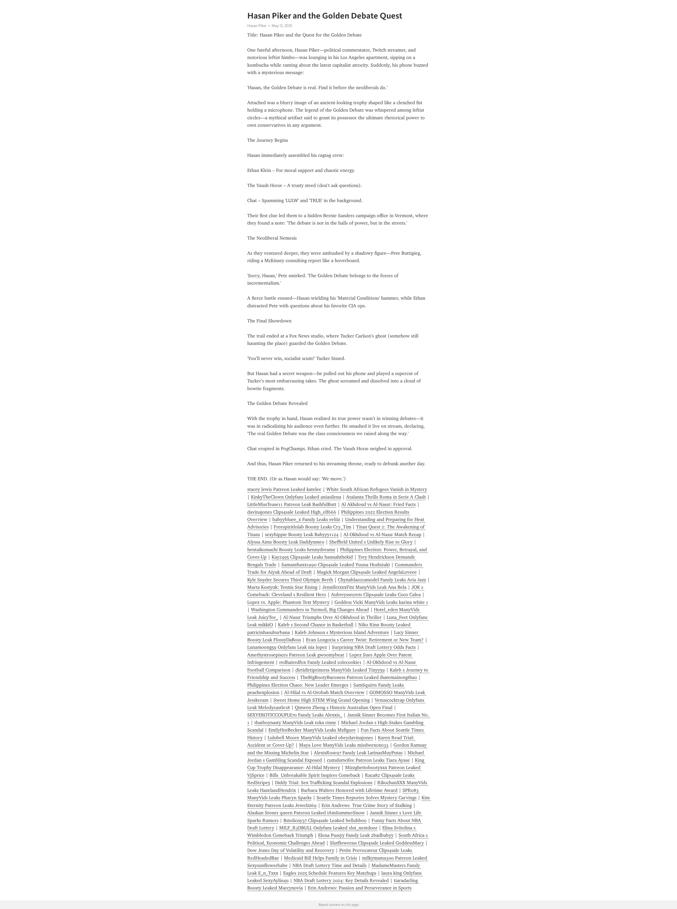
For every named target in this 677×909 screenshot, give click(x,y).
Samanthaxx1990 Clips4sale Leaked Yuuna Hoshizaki (335, 565)
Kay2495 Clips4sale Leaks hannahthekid (312, 557)
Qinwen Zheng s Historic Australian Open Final (343, 707)
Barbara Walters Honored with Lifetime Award (349, 790)
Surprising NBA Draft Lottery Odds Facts (374, 647)
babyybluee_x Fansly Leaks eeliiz (306, 519)
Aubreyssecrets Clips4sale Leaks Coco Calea (376, 594)
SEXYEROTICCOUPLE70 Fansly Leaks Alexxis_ (294, 715)
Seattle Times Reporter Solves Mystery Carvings (367, 798)
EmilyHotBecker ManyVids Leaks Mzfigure (312, 730)
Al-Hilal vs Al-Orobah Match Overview (324, 692)
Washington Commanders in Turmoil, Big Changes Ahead (310, 610)
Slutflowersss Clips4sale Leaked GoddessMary (377, 843)
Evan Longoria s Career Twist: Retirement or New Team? (365, 640)
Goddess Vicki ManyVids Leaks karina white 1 (381, 602)
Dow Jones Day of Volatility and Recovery (290, 850)
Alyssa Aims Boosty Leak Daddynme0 (285, 542)
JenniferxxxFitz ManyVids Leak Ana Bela (364, 587)
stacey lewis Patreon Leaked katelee (284, 489)
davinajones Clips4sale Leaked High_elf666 (291, 512)
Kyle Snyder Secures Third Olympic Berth (290, 580)
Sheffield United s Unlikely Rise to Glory (371, 542)
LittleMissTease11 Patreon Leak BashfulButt (291, 504)
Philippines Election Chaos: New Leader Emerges (297, 685)
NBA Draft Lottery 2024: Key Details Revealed (341, 880)
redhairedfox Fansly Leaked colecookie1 (320, 662)
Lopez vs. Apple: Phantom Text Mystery (288, 602)
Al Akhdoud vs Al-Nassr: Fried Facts (378, 504)
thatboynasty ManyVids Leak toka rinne (295, 722)
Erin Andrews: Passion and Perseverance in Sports (359, 888)
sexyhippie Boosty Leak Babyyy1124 (301, 534)
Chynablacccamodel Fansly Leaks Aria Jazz (382, 580)
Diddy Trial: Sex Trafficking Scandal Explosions (323, 782)
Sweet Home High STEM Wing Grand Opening (321, 700)
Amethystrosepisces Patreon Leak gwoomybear (295, 655)
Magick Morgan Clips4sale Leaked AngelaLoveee (367, 572)
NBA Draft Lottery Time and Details (329, 865)
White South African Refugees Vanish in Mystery (376, 489)
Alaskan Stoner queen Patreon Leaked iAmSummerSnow (306, 813)
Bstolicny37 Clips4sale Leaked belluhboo (325, 820)
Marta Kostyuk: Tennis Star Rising (282, 587)
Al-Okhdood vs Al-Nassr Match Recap (382, 534)
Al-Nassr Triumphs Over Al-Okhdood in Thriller (332, 617)
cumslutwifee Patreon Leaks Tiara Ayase (368, 760)
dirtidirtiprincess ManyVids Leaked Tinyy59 (340, 670)
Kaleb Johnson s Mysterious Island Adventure (342, 632)
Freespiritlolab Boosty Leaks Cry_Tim (312, 527)
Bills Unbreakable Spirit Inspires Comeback (314, 775)
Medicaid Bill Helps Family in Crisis (320, 858)
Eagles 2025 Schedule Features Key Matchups (329, 873)
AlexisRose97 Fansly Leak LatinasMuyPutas (358, 753)
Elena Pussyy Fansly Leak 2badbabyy (356, 835)
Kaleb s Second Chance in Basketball (315, 625)
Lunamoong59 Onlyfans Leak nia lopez (287, 647)
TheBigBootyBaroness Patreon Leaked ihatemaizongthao (358, 677)
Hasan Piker (257, 25)
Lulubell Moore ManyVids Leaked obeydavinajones (320, 738)
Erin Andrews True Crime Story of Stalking (367, 805)
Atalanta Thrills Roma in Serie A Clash (386, 497)
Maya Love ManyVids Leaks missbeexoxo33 (343, 745)
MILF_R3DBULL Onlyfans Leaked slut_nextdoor (328, 828)
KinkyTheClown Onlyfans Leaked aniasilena (296, 497)
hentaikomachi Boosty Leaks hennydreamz (291, 549)
